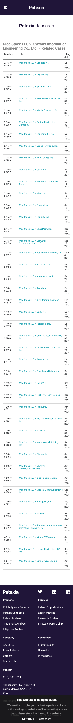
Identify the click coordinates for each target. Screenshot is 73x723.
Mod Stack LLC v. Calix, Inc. (32, 169)
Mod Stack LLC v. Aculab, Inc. (33, 288)
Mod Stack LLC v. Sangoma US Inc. (36, 134)
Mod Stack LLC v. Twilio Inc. (33, 513)
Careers (7, 656)
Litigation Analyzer (14, 629)
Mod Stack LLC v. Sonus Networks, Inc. (38, 146)
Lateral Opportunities (50, 607)
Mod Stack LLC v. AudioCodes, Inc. (36, 157)
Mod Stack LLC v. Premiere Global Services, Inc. (40, 420)
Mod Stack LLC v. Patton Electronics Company (37, 123)
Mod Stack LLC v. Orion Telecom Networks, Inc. (40, 337)
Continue (28, 719)
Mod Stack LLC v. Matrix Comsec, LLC (38, 110)
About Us (8, 645)
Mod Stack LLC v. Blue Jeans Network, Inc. (40, 371)
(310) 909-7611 (12, 677)
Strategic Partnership (50, 624)
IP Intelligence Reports (16, 607)
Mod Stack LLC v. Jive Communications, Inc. (39, 301)
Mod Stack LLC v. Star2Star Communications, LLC (32, 242)
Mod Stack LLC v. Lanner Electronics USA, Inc (39, 349)
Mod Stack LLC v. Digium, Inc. (33, 74)
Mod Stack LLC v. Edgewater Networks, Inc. (40, 252)
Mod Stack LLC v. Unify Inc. (32, 312)
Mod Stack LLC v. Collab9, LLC (34, 383)
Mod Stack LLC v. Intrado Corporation (38, 478)
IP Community (46, 645)
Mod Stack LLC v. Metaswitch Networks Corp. (38, 183)
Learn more (44, 719)
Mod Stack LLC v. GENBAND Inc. (35, 86)
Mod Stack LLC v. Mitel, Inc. (32, 193)
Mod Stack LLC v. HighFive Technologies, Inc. (39, 396)
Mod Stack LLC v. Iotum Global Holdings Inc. (39, 444)
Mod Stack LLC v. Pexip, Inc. (33, 406)
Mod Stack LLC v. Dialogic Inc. (34, 63)
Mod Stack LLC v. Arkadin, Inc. (34, 359)
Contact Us (9, 661)
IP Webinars (45, 650)
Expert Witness (46, 613)
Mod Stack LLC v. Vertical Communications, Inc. (41, 491)
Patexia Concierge (13, 613)
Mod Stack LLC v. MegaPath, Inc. (35, 229)
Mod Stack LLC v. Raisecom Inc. (35, 323)
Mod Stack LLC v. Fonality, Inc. (34, 217)
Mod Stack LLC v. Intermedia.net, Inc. (37, 276)
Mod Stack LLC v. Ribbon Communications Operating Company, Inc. (40, 527)
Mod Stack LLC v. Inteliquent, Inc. (35, 501)
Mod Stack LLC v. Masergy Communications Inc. (32, 467)
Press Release (11, 650)
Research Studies (48, 618)
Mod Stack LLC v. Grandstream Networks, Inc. (39, 100)
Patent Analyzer (12, 618)
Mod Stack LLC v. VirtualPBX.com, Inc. (38, 537)
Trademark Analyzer (14, 624)
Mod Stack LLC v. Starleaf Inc (33, 454)
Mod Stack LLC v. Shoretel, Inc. (34, 205)
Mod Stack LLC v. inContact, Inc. (35, 264)
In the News (45, 656)
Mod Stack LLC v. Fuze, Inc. (32, 430)
